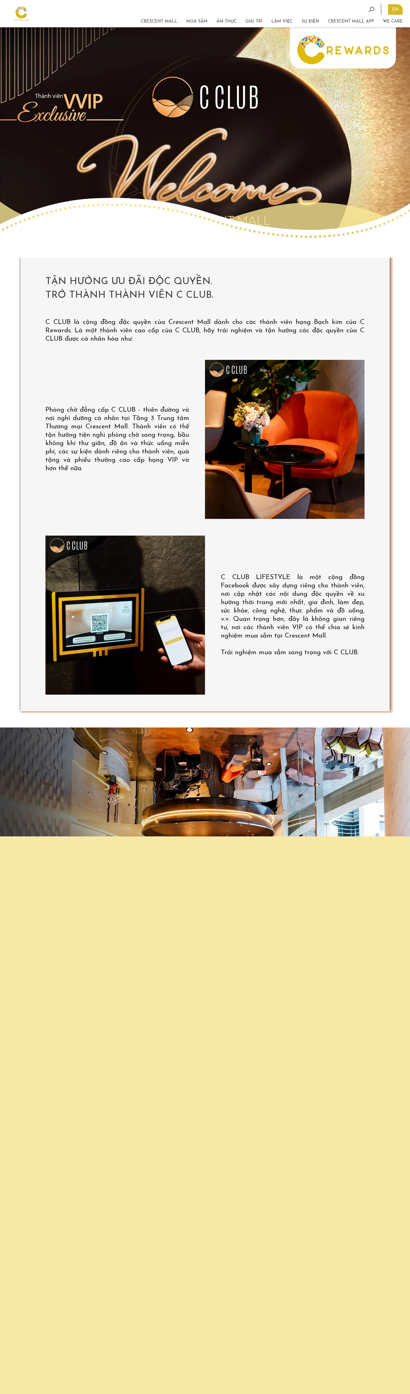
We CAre (393, 21)
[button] (254, 21)
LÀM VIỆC (282, 21)
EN (395, 10)
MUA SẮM (197, 21)
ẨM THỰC (226, 21)
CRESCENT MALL (159, 21)
